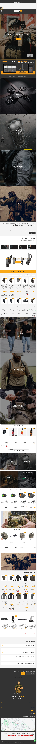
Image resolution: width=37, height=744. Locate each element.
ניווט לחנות (16, 0)
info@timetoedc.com (30, 715)
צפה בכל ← (2, 275)
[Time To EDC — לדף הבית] (18, 687)
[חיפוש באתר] (1, 8)
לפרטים (18, 40)
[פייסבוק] (23, 699)
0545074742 (32, 713)
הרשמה (23, 673)
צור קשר (11, 0)
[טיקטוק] (16, 699)
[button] (2, 12)
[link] (32, 289)
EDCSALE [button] (17, 590)
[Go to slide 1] (16, 58)
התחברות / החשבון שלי (17, 677)
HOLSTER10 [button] (33, 294)
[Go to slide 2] (17, 58)
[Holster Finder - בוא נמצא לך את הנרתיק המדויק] (18, 67)
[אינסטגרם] (21, 699)
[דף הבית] (18, 12)
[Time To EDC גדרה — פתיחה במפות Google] (18, 724)
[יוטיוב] (18, 699)
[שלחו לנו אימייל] (13, 699)
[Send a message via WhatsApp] (35, 740)
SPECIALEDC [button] (4, 632)
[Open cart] (2, 741)
